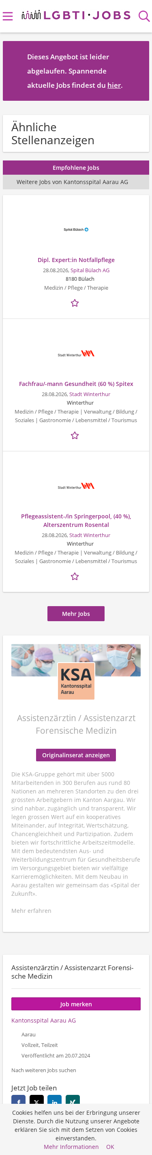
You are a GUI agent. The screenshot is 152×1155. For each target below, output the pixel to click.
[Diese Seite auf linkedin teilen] (54, 1102)
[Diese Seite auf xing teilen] (73, 1102)
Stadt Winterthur (89, 394)
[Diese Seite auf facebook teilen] (18, 1102)
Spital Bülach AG (90, 270)
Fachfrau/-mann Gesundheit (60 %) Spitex (76, 384)
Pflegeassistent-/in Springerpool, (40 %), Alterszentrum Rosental (76, 520)
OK (110, 1147)
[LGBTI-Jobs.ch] (76, 13)
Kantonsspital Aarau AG (43, 1020)
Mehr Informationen (71, 1147)
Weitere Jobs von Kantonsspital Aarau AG (72, 182)
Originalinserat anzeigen (76, 755)
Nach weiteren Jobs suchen (43, 1070)
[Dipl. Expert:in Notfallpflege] (76, 229)
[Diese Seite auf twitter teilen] (37, 1102)
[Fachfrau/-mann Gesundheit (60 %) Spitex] (76, 353)
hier (114, 85)
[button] (136, 70)
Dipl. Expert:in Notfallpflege (76, 260)
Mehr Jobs (76, 614)
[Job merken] (76, 302)
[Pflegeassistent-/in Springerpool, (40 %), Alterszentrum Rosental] (76, 486)
